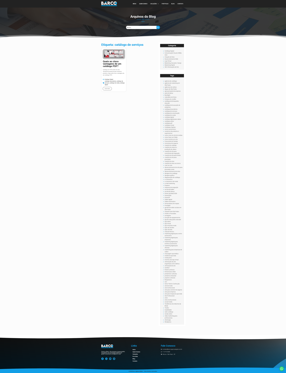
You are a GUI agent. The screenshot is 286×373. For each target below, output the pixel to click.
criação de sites (169, 161)
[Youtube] (110, 359)
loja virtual (168, 223)
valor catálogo (169, 312)
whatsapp (168, 320)
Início (134, 3)
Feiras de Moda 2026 (171, 193)
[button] (281, 368)
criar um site (168, 165)
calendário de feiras (171, 97)
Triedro (167, 308)
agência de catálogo (171, 81)
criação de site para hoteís (173, 155)
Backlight (167, 95)
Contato (180, 3)
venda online (168, 314)
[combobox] (141, 27)
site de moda (168, 286)
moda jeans (168, 257)
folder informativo (170, 201)
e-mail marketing (170, 183)
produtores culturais (171, 274)
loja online (168, 221)
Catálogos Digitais (170, 127)
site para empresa (170, 292)
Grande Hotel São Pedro (172, 211)
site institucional (170, 288)
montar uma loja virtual (171, 259)
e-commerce (168, 179)
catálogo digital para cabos (173, 119)
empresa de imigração (171, 187)
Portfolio (165, 3)
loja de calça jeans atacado (173, 219)
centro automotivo (170, 129)
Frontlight (167, 205)
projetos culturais (170, 278)
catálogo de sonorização (172, 113)
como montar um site (171, 139)
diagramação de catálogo (172, 177)
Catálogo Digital (109, 79)
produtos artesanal (170, 276)
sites (166, 298)
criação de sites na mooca (173, 163)
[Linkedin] (114, 359)
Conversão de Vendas (171, 141)
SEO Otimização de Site (172, 67)
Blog (173, 3)
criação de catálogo (171, 145)
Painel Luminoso (170, 269)
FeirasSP (167, 197)
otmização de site (170, 265)
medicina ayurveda (170, 255)
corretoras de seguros (171, 143)
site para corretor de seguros (173, 290)
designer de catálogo (171, 173)
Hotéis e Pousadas (170, 213)
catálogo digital (169, 117)
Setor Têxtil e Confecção (172, 284)
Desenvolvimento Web (171, 59)
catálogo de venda (114, 83)
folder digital (168, 199)
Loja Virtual (168, 61)
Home (143, 21)
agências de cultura (171, 87)
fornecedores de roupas (172, 203)
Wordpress (168, 322)
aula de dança (169, 93)
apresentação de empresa (173, 91)
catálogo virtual (169, 125)
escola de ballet (169, 189)
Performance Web (170, 272)
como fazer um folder (171, 137)
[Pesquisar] (158, 27)
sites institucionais (170, 300)
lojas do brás (168, 229)
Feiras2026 (168, 195)
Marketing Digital (170, 65)
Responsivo (168, 280)
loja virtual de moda (170, 225)
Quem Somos (143, 3)
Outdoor (167, 267)
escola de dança (170, 191)
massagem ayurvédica (171, 253)
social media (168, 302)
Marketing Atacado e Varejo (173, 63)
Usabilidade (168, 310)
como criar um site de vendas (173, 135)
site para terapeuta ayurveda (173, 294)
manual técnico (169, 231)
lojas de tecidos (169, 227)
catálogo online (169, 121)
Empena (167, 185)
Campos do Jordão (170, 99)
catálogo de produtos (110, 81)
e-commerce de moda (171, 181)
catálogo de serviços (171, 111)
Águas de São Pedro (171, 89)
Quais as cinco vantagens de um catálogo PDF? (112, 64)
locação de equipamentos (172, 217)
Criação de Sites (170, 57)
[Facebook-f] (102, 359)
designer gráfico (169, 175)
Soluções (153, 3)
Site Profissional (169, 296)
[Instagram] (106, 359)
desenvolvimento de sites (172, 171)
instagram (168, 215)
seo (166, 282)
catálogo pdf (168, 123)
